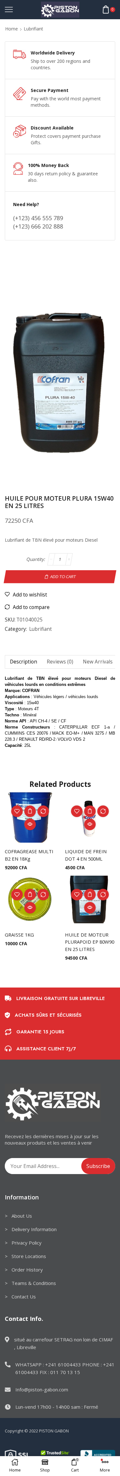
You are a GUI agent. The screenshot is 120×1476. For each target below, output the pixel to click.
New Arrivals (98, 661)
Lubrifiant (33, 29)
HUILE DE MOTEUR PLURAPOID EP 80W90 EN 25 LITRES (89, 941)
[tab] (23, 661)
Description (23, 661)
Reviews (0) (60, 661)
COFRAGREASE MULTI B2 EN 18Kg (29, 855)
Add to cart (63, 577)
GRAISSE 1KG (19, 934)
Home (11, 29)
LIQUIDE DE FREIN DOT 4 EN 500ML (86, 855)
